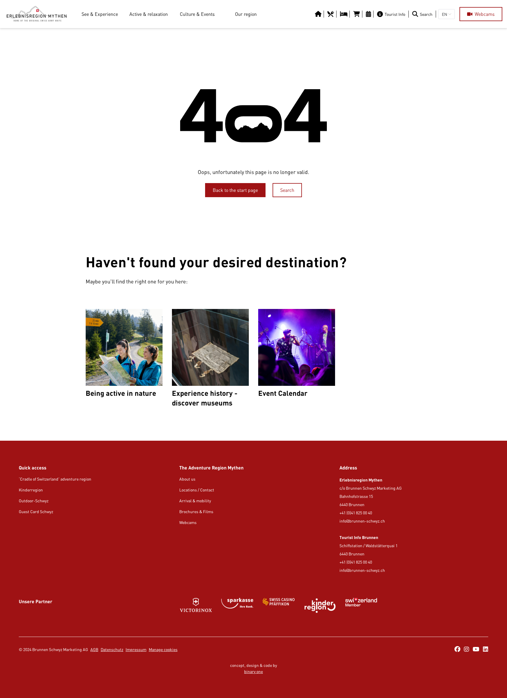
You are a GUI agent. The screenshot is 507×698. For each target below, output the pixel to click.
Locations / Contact (196, 489)
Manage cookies (163, 649)
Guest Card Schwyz (36, 511)
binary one (253, 671)
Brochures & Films (196, 511)
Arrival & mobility (195, 500)
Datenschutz (112, 649)
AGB (94, 649)
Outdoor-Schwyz (33, 500)
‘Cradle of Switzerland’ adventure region (55, 478)
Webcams (188, 522)
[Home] (36, 14)
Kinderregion (31, 489)
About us (187, 478)
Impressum (136, 649)
